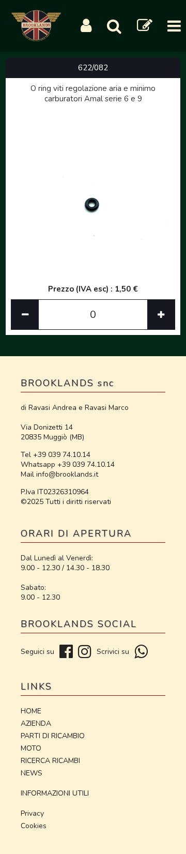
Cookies (34, 826)
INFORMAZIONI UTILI (55, 793)
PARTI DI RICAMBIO (53, 736)
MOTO (31, 748)
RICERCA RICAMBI (50, 761)
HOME (31, 711)
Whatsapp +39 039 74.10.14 (68, 464)
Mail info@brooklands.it (59, 474)
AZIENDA (36, 723)
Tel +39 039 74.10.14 (55, 455)
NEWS (31, 773)
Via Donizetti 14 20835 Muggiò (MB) (52, 432)
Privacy (32, 813)
